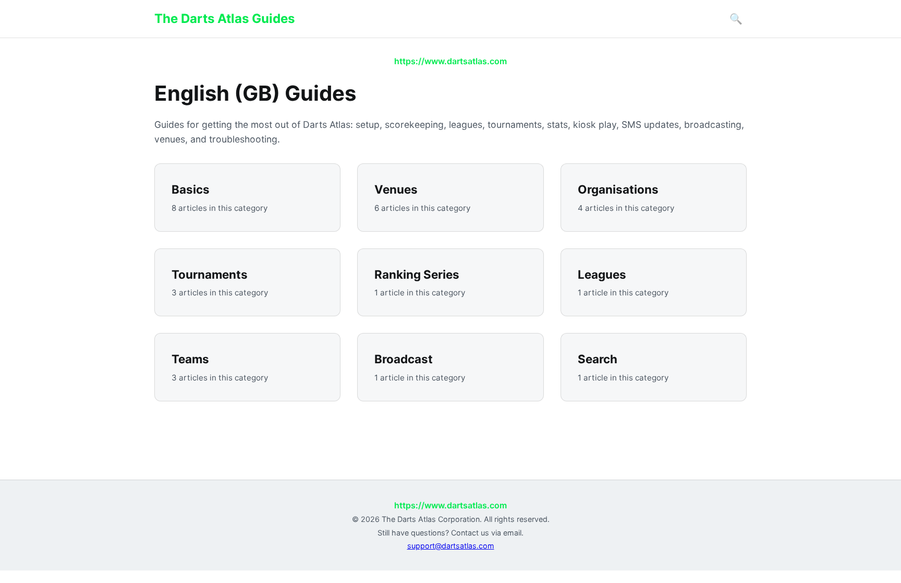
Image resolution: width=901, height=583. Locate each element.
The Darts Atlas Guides (224, 18)
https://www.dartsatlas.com (450, 61)
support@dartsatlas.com (450, 545)
